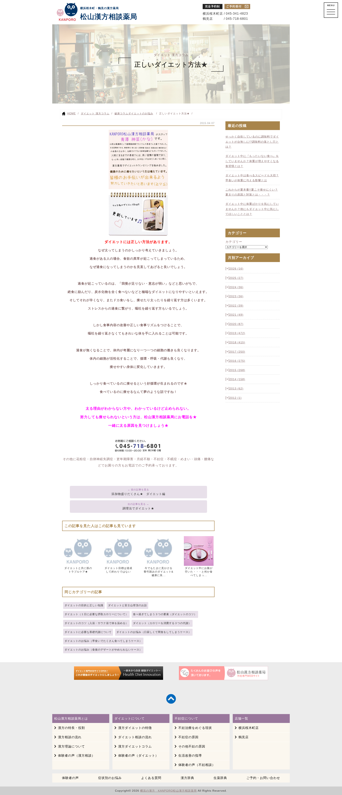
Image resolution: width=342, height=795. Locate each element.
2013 (236, 388)
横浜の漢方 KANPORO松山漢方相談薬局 (168, 790)
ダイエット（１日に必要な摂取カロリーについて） (96, 614)
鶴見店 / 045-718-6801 (225, 18)
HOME (71, 113)
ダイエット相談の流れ (135, 737)
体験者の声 (70, 778)
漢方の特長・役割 (71, 727)
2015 (237, 370)
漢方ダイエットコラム (135, 746)
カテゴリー (233, 241)
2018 (237, 342)
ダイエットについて (129, 718)
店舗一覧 (241, 718)
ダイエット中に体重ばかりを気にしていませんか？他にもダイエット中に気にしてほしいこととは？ (252, 209)
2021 (236, 314)
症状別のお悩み (110, 778)
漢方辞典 (187, 778)
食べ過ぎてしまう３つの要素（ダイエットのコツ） (165, 614)
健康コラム (121, 113)
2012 (235, 397)
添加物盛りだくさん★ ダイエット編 (138, 494)
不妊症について (186, 718)
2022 (236, 305)
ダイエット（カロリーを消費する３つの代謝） (162, 623)
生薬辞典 (220, 778)
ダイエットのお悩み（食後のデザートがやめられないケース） (103, 649)
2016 (237, 360)
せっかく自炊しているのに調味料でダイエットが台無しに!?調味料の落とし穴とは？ (252, 141)
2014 (237, 379)
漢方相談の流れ (70, 737)
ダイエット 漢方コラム (95, 113)
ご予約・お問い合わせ (263, 778)
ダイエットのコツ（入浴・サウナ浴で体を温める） (96, 623)
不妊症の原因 (188, 737)
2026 (236, 268)
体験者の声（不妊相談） (196, 765)
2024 (236, 287)
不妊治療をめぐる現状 (195, 727)
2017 (237, 351)
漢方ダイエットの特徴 (135, 727)
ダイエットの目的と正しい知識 (84, 605)
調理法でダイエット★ (138, 508)
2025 (236, 277)
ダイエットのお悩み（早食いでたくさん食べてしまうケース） (103, 640)
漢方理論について (71, 746)
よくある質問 (151, 778)
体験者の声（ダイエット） (138, 755)
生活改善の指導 (190, 755)
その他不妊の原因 (191, 746)
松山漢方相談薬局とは (71, 718)
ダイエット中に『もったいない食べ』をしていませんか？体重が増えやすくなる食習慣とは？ (252, 161)
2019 (237, 333)
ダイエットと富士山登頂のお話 (127, 605)
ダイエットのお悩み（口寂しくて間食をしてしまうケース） (153, 632)
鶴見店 (243, 737)
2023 (236, 296)
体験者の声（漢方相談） (76, 755)
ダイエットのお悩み (140, 113)
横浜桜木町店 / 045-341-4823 (225, 13)
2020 (236, 324)
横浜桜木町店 (248, 727)
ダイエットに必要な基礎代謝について (88, 632)
